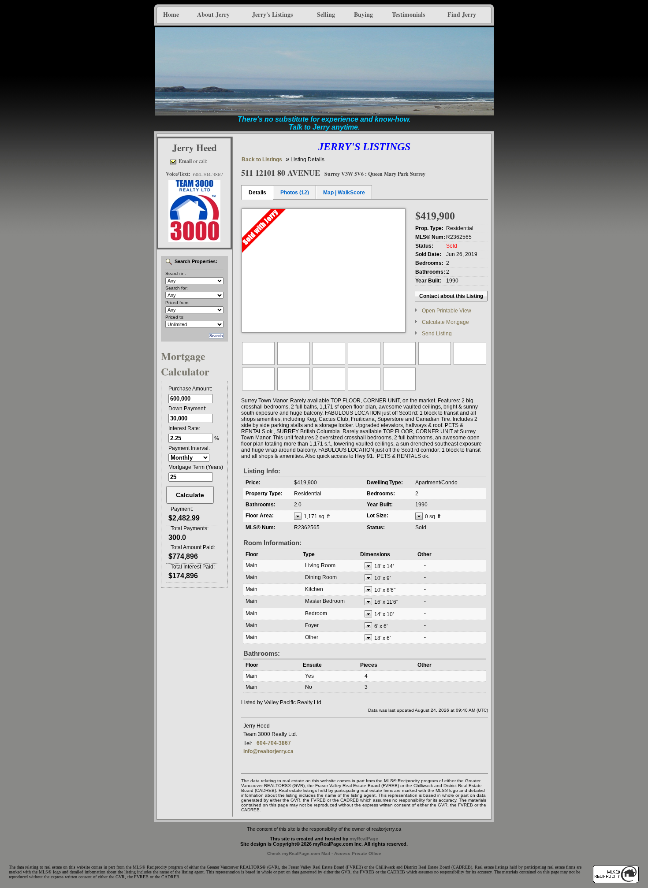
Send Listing (437, 334)
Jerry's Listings (272, 14)
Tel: (248, 743)
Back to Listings (262, 159)
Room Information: (272, 542)
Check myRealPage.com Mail (298, 853)
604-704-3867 (274, 743)
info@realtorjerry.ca (268, 751)
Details (257, 192)
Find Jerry (461, 14)
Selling (326, 14)
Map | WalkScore (344, 192)
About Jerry (213, 14)
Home (171, 14)
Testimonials (408, 14)
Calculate (190, 494)
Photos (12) (294, 192)
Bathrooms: (261, 653)
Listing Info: (261, 471)
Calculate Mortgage (445, 322)
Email (185, 161)
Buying (363, 14)
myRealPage (364, 838)
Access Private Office (357, 853)
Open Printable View (446, 311)
